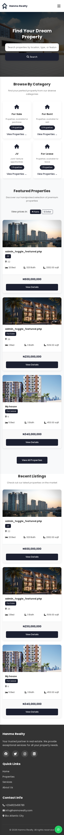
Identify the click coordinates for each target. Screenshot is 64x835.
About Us (8, 787)
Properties (9, 776)
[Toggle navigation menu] (58, 6)
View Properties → (17, 134)
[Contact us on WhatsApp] (58, 829)
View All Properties (32, 460)
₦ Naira (35, 212)
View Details (32, 287)
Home (6, 771)
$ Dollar (47, 212)
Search (33, 56)
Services (7, 782)
